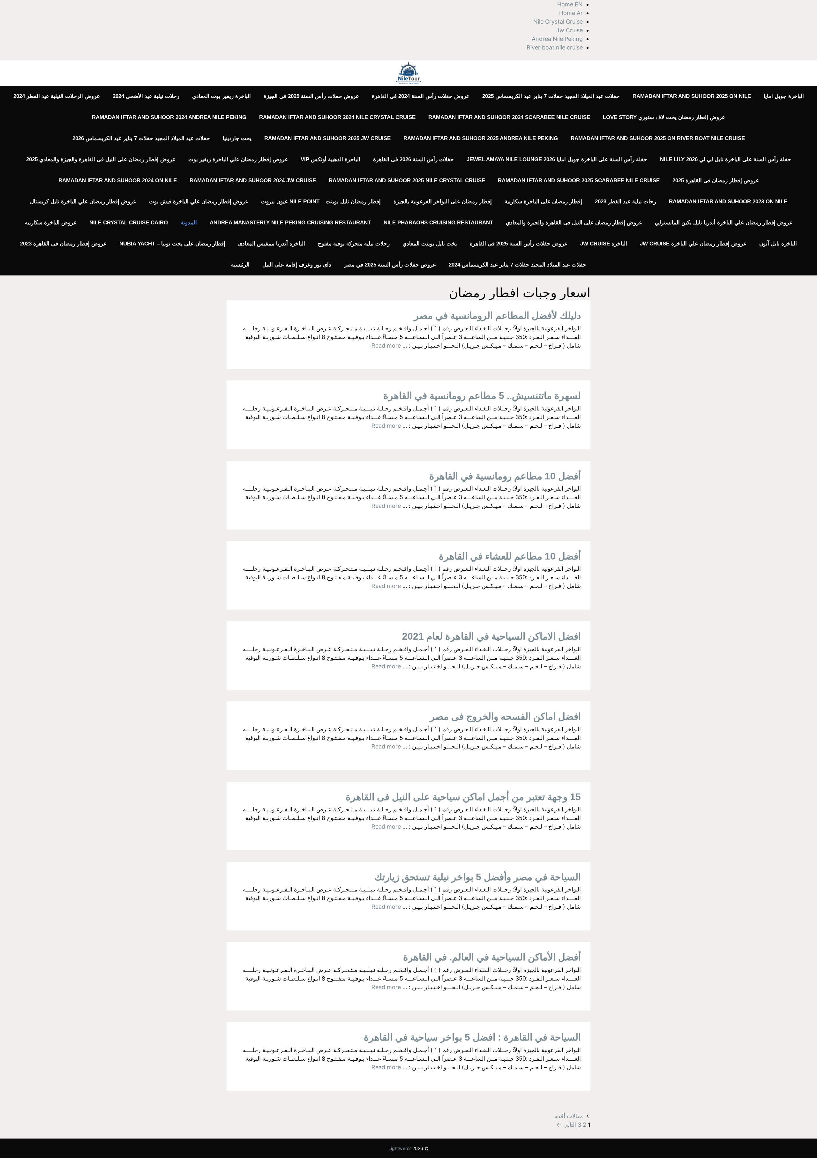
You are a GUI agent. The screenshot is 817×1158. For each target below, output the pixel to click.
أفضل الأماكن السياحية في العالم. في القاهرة (492, 957)
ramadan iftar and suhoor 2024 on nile (117, 180)
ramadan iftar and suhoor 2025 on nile (692, 96)
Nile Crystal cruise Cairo (128, 223)
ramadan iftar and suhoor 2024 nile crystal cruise (337, 117)
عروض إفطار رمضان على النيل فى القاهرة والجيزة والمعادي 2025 (101, 159)
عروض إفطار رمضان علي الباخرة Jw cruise (693, 244)
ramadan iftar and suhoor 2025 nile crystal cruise (407, 180)
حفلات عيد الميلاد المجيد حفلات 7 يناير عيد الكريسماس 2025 (551, 96)
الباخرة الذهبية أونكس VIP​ (330, 159)
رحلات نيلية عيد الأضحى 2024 (146, 96)
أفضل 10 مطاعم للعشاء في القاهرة (510, 556)
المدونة (189, 223)
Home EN (570, 4)
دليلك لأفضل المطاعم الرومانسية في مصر (497, 315)
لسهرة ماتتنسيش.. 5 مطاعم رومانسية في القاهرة (482, 395)
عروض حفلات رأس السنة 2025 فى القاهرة (518, 244)
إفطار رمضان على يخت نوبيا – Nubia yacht (172, 244)
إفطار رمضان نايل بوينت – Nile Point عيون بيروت (321, 202)
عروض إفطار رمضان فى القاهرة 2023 (63, 244)
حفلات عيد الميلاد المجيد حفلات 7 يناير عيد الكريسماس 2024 (517, 265)
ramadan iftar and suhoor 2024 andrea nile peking (169, 117)
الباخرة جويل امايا (784, 96)
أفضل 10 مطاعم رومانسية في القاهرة (505, 476)
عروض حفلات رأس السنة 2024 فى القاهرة (420, 96)
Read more (386, 345)
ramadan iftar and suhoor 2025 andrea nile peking (480, 138)
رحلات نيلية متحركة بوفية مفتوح (354, 244)
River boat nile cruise (555, 47)
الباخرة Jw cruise (603, 244)
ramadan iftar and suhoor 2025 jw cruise (327, 138)
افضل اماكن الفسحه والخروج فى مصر (505, 716)
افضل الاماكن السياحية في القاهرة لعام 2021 (491, 636)
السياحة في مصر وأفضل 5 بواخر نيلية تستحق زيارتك (477, 877)
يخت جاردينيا (237, 138)
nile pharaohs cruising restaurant (438, 223)
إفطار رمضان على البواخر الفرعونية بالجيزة (443, 202)
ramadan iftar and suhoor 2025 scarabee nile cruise (579, 180)
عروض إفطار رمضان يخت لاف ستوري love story (664, 117)
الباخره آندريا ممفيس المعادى (271, 244)
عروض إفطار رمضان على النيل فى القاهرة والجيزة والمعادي (574, 223)
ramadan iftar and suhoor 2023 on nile (728, 202)
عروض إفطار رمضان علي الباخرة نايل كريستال (83, 202)
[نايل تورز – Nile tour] (408, 72)
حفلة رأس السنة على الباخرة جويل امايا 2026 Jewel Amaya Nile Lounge (557, 159)
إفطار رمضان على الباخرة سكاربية (543, 202)
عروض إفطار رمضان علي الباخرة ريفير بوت (238, 159)
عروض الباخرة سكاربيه (51, 223)
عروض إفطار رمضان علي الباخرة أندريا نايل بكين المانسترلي (723, 223)
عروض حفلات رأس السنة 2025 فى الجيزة (311, 96)
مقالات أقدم (568, 1116)
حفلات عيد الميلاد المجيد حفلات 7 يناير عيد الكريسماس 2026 (141, 138)
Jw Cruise (569, 30)
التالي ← (566, 1124)
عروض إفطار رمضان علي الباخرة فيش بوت (198, 202)
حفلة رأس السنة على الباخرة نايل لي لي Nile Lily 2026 (725, 159)
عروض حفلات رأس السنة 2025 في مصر (390, 265)
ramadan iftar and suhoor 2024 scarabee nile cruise (509, 117)
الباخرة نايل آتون (778, 244)
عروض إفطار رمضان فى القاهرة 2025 (715, 180)
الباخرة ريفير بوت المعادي (221, 96)
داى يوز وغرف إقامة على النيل (296, 265)
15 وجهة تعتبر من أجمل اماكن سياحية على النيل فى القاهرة (463, 797)
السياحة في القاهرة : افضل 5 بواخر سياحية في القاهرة (472, 1037)
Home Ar (571, 13)
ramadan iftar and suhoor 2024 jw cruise (253, 180)
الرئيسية (240, 265)
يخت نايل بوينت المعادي (429, 244)
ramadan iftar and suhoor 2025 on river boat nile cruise (658, 138)
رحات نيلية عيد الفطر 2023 (625, 202)
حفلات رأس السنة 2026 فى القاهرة (413, 159)
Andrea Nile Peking (557, 38)
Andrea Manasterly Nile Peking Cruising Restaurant (290, 223)
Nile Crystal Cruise (558, 21)
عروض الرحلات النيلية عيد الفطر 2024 (56, 96)
